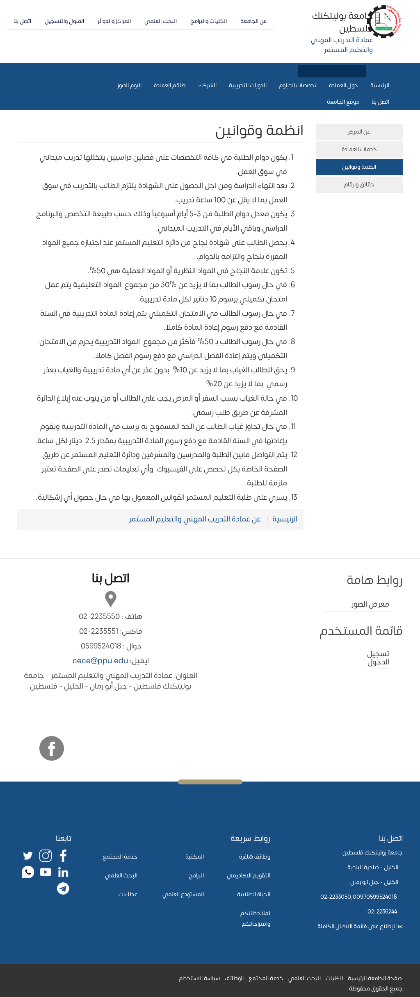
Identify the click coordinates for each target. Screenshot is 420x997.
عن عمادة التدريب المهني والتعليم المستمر (195, 519)
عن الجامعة (253, 21)
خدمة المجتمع (120, 856)
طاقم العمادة (170, 85)
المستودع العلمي (183, 894)
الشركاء (207, 85)
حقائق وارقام (359, 184)
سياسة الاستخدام (199, 978)
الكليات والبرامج (208, 21)
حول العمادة (343, 85)
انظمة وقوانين (359, 167)
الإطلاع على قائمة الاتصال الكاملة (357, 926)
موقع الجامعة (343, 101)
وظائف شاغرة (254, 856)
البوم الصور (129, 85)
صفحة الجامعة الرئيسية (375, 978)
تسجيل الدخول (383, 658)
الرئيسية (379, 85)
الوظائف (234, 978)
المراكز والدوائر (114, 21)
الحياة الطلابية (253, 894)
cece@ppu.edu (100, 661)
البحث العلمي (160, 21)
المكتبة (194, 856)
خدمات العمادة (359, 149)
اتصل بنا (22, 21)
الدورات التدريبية (248, 85)
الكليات (334, 978)
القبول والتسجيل (64, 21)
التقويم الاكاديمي (248, 875)
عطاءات (128, 894)
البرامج (196, 875)
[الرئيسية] (384, 21)
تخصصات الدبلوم (298, 85)
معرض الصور (370, 604)
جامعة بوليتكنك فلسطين (342, 22)
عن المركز (359, 131)
